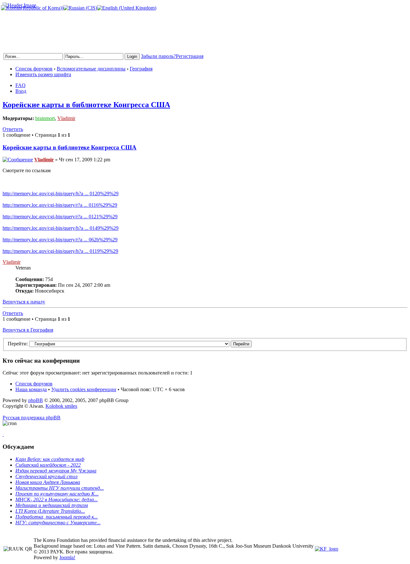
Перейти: (18, 343)
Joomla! (67, 557)
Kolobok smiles (61, 406)
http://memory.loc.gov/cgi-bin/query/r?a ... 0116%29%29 (60, 205)
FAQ (20, 85)
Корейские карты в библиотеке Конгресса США (86, 105)
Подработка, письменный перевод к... (56, 517)
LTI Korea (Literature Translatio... (50, 511)
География (141, 68)
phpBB (35, 400)
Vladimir (66, 118)
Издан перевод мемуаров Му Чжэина (55, 470)
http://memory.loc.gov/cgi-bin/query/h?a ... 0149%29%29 (61, 228)
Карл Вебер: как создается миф (49, 459)
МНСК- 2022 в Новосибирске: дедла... (56, 499)
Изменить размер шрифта (43, 74)
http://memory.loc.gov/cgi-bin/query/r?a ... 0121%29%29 (60, 216)
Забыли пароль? (158, 56)
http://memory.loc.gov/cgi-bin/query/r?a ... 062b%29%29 (60, 239)
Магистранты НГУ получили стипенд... (59, 488)
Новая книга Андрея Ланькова (47, 482)
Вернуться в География (28, 330)
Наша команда (31, 389)
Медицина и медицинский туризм (51, 505)
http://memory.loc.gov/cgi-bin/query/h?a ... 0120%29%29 (61, 193)
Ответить (13, 129)
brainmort (45, 118)
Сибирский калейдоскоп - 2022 (48, 465)
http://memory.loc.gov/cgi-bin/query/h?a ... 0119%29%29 (60, 251)
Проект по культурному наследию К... (57, 493)
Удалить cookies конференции (83, 389)
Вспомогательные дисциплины (91, 68)
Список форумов (34, 68)
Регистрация (189, 56)
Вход (20, 91)
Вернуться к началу (24, 301)
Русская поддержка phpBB (32, 417)
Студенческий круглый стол (46, 476)
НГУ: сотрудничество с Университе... (58, 522)
